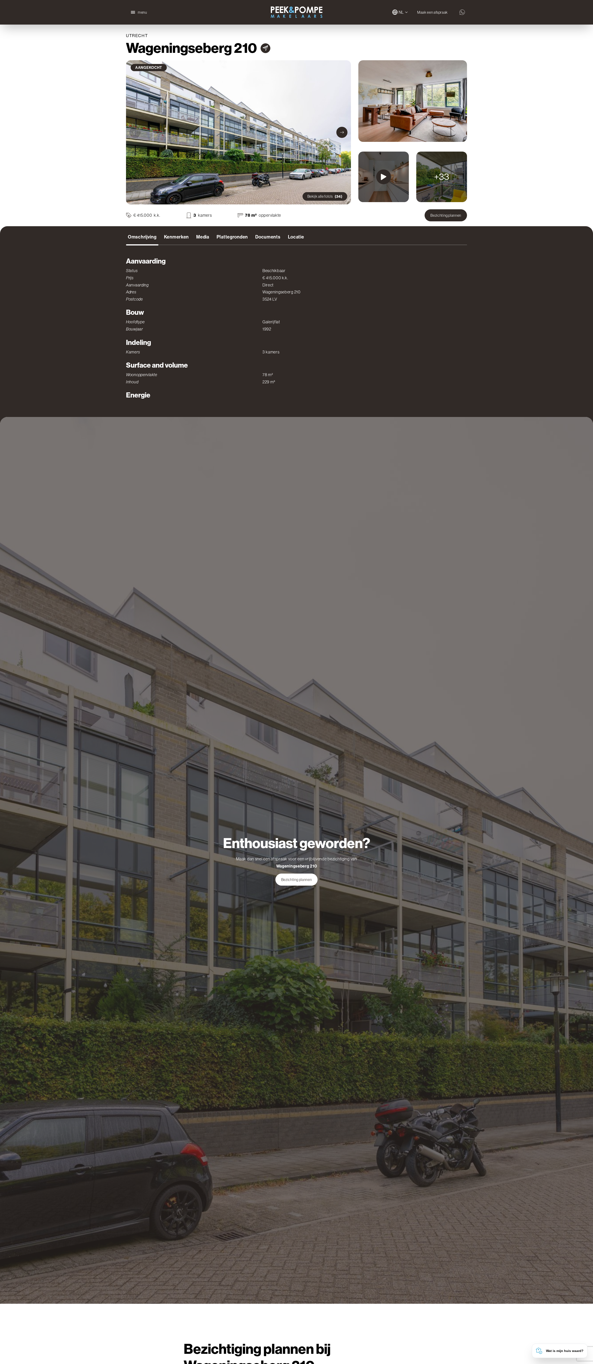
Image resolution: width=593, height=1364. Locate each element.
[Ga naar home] (296, 12)
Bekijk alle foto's (324, 196)
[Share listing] (265, 48)
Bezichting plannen (445, 215)
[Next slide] (341, 132)
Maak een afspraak (432, 12)
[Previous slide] (135, 132)
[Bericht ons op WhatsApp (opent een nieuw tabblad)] (462, 12)
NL (401, 12)
